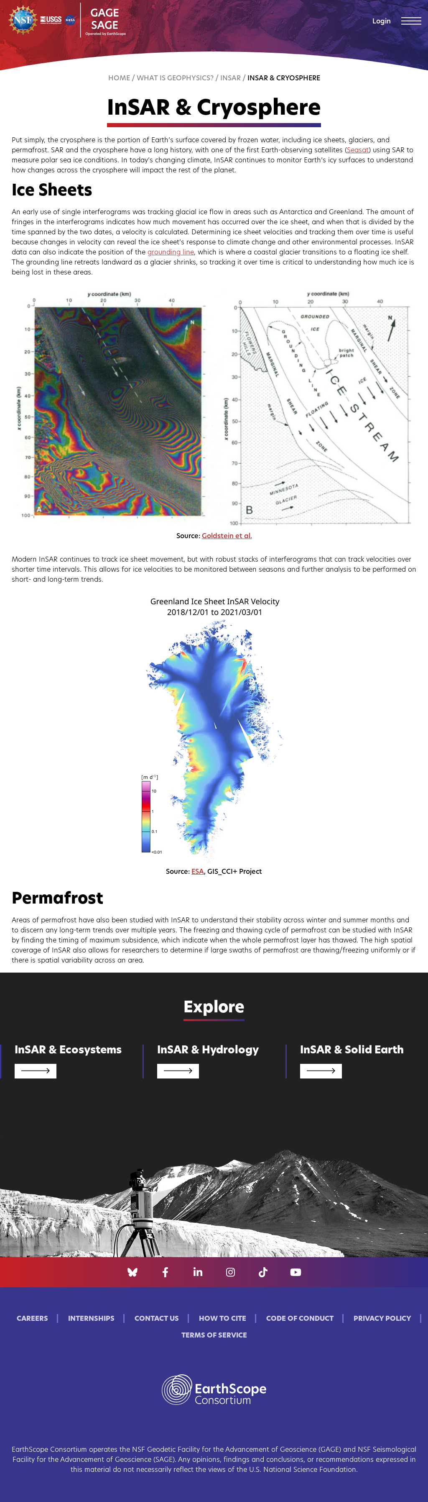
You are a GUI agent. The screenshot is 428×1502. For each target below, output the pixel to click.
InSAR (230, 78)
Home (119, 78)
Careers (32, 1319)
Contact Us (157, 1319)
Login (381, 21)
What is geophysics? (175, 78)
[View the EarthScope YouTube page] (295, 1272)
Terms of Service (214, 1336)
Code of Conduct (300, 1319)
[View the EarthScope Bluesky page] (132, 1272)
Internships (91, 1319)
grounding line (171, 252)
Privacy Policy (382, 1319)
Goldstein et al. (227, 536)
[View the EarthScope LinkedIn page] (198, 1272)
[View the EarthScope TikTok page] (263, 1272)
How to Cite (222, 1319)
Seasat (358, 150)
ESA (197, 872)
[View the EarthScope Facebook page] (165, 1272)
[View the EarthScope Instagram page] (230, 1272)
